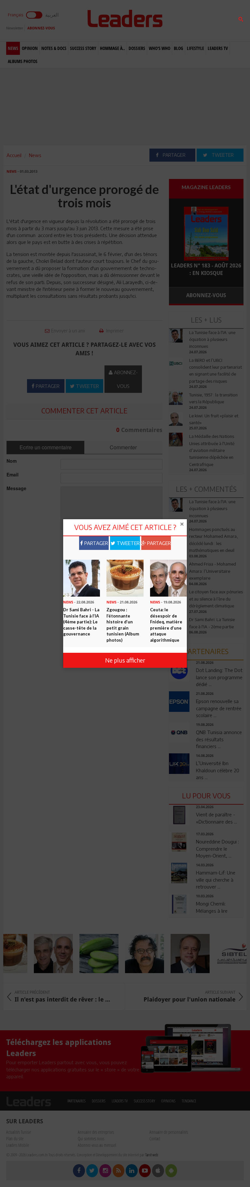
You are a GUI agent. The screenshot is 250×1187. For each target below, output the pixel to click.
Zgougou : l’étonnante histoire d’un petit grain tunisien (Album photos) (122, 625)
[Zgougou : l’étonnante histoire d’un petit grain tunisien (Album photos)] (124, 578)
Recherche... (184, 20)
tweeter (127, 543)
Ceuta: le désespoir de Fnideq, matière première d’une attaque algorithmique (166, 625)
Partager (95, 543)
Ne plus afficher (125, 660)
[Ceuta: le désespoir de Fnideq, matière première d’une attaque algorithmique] (168, 578)
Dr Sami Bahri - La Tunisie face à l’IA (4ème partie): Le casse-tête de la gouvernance (81, 621)
